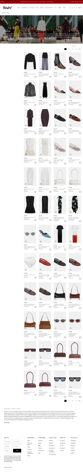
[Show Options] (70, 238)
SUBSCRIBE (41, 246)
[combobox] (56, 238)
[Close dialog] (71, 226)
